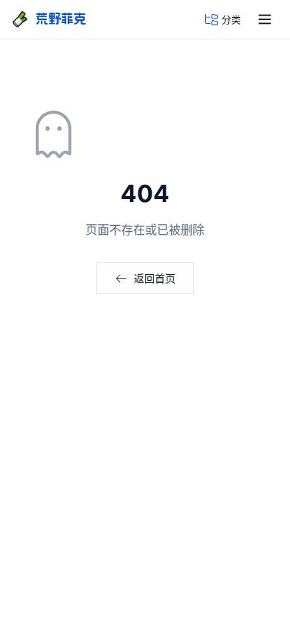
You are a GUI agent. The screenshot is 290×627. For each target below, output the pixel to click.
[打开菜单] (265, 19)
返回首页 (154, 278)
